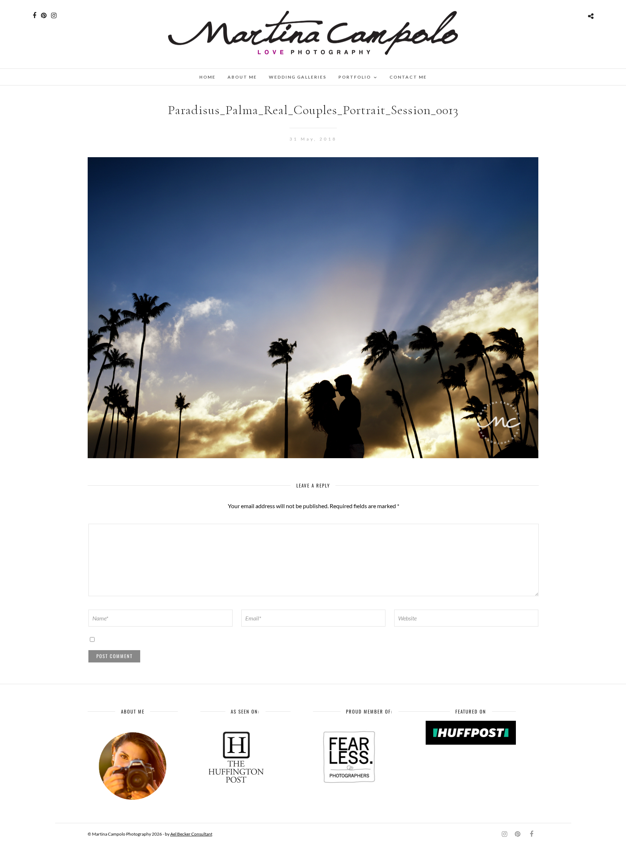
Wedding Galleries (297, 77)
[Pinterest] (43, 15)
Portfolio (354, 77)
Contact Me (408, 77)
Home (207, 77)
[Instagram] (54, 15)
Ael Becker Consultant (191, 834)
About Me (242, 77)
